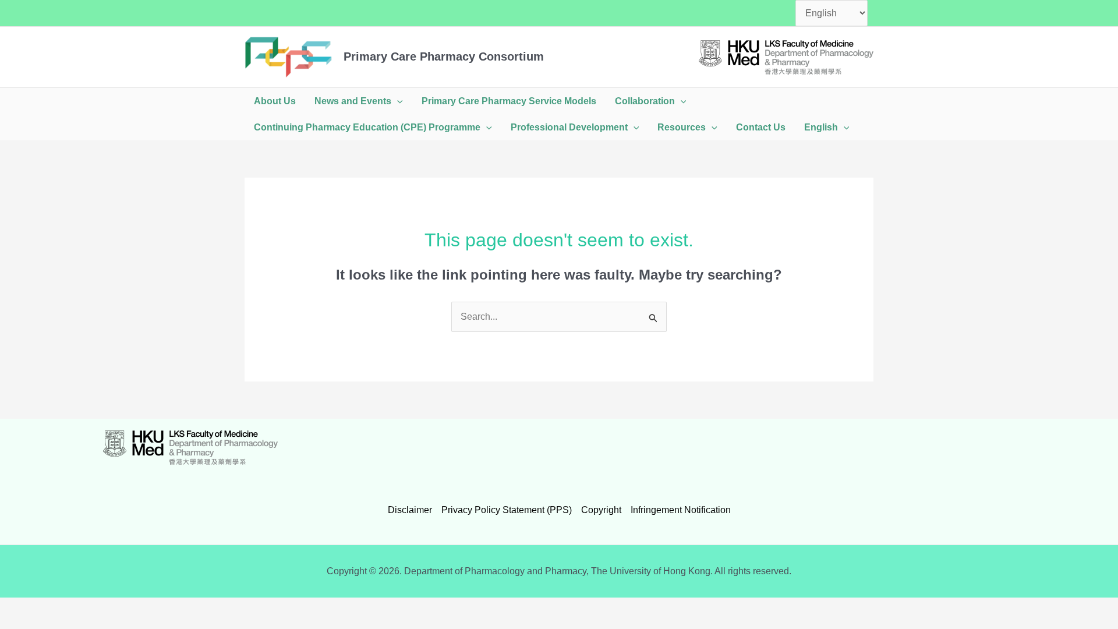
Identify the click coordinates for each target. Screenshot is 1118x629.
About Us (275, 101)
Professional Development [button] (569, 127)
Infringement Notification (681, 510)
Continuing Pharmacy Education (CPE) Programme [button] (367, 127)
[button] (397, 101)
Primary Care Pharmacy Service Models (509, 101)
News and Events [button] (352, 101)
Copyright (601, 510)
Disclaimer (410, 510)
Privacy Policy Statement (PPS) (506, 510)
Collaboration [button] (645, 101)
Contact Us (761, 127)
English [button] (821, 127)
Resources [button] (681, 127)
